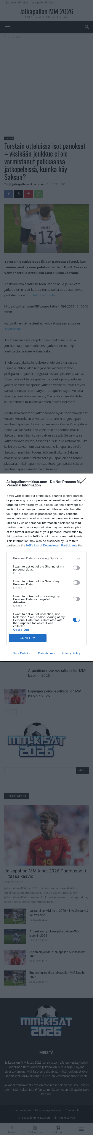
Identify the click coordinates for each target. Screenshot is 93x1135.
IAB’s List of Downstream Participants (51, 545)
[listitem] (46, 558)
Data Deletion (22, 653)
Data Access (46, 653)
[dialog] (46, 567)
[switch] (76, 568)
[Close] (84, 482)
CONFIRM (28, 638)
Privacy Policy (71, 653)
